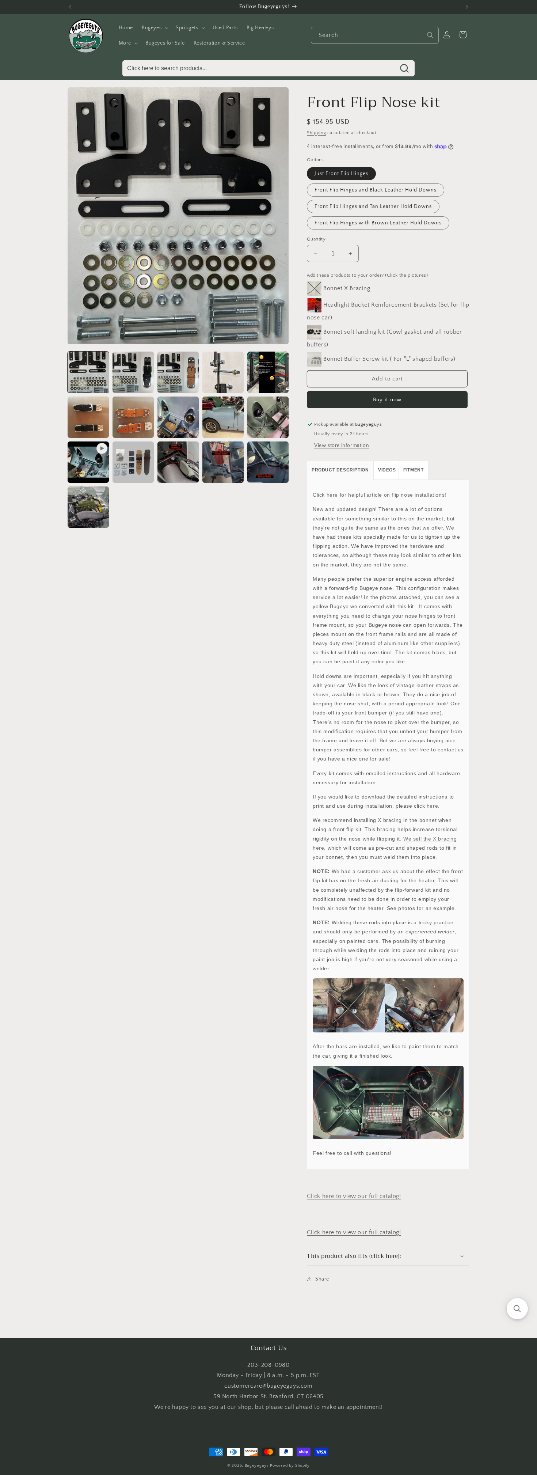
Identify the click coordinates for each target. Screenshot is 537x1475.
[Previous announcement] (70, 7)
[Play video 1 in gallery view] (88, 462)
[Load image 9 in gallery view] (223, 417)
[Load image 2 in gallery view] (133, 372)
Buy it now (387, 400)
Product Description (340, 470)
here (432, 806)
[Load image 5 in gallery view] (268, 372)
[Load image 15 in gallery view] (88, 507)
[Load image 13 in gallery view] (223, 462)
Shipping (316, 132)
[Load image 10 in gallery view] (268, 417)
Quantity (316, 239)
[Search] (430, 35)
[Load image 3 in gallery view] (178, 372)
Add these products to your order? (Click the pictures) (367, 275)
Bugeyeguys (257, 1465)
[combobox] (374, 35)
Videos (387, 470)
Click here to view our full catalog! (354, 1196)
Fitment (413, 470)
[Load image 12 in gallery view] (178, 462)
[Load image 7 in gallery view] (133, 417)
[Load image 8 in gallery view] (178, 417)
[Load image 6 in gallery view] (88, 417)
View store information (341, 445)
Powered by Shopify (290, 1465)
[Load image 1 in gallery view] (88, 372)
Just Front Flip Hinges (341, 174)
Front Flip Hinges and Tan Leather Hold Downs (373, 206)
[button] (154, 27)
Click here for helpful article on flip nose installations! (379, 495)
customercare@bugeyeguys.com (268, 1386)
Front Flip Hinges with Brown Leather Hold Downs (378, 223)
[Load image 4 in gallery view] (223, 372)
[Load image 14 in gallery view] (268, 462)
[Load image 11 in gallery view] (133, 462)
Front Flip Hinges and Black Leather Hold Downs (376, 190)
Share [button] (322, 1279)
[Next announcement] (467, 7)
